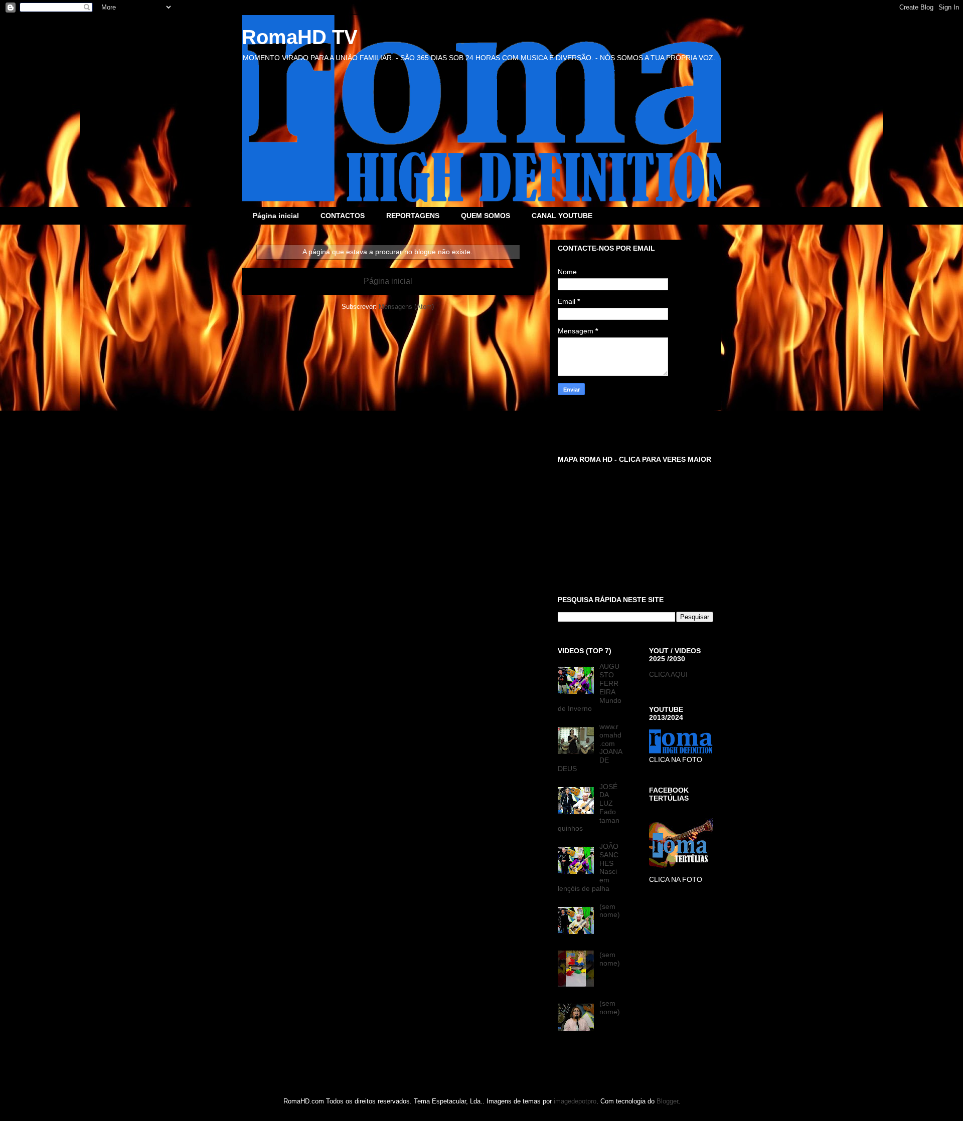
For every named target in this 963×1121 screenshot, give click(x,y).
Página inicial (276, 216)
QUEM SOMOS (485, 216)
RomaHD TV (300, 37)
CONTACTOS (342, 216)
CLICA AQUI (668, 674)
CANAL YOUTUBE (562, 216)
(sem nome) (609, 910)
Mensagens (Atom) (406, 306)
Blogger (667, 1101)
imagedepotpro (575, 1101)
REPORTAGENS (412, 216)
